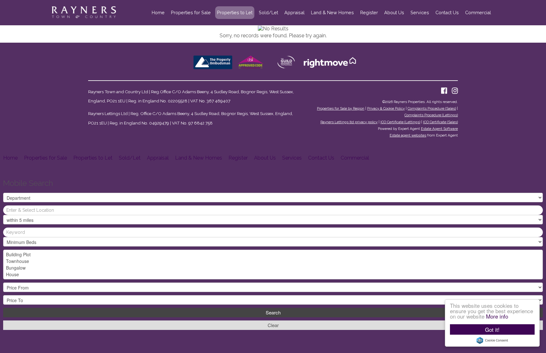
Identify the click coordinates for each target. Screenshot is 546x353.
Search (273, 312)
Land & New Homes (332, 12)
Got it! (492, 329)
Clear (273, 325)
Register (369, 12)
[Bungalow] (273, 268)
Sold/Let (268, 12)
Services (419, 12)
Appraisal (294, 12)
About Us (394, 12)
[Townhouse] (273, 261)
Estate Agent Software (439, 128)
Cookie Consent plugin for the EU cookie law (492, 340)
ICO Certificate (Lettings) (400, 122)
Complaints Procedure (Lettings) (431, 115)
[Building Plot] (273, 254)
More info (497, 316)
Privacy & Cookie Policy (386, 108)
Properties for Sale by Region (340, 108)
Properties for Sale (191, 12)
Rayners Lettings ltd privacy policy (349, 122)
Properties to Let (234, 12)
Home (158, 12)
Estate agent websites (408, 135)
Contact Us (447, 12)
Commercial (478, 12)
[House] (273, 274)
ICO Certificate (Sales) (440, 122)
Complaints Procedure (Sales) (432, 108)
